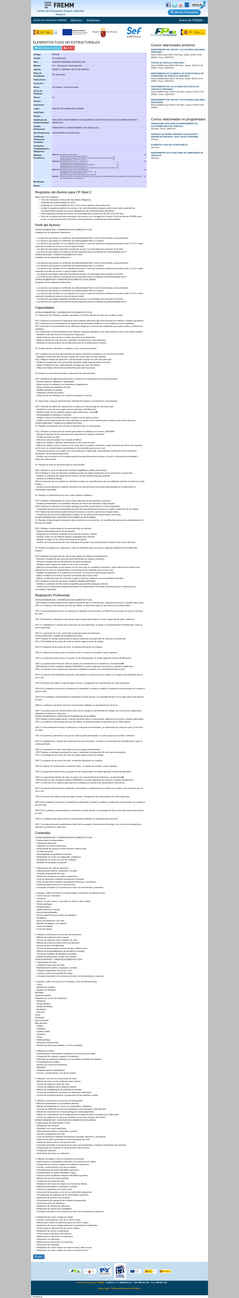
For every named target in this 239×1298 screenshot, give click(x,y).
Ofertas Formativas (185, 12)
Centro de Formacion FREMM (90, 1282)
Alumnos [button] (76, 20)
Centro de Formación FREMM (49, 20)
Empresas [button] (93, 20)
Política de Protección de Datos (126, 1288)
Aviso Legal (103, 1288)
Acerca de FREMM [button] (190, 20)
